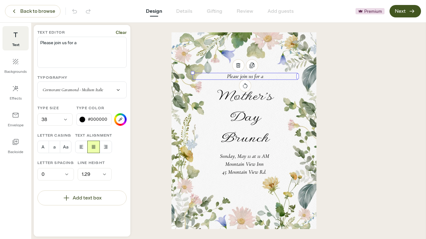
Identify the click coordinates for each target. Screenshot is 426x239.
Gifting (214, 11)
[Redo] (88, 11)
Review (245, 11)
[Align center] (93, 147)
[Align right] (105, 147)
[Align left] (81, 147)
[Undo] (74, 11)
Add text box (87, 198)
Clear (121, 32)
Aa (65, 147)
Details (184, 11)
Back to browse (37, 11)
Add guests (281, 11)
